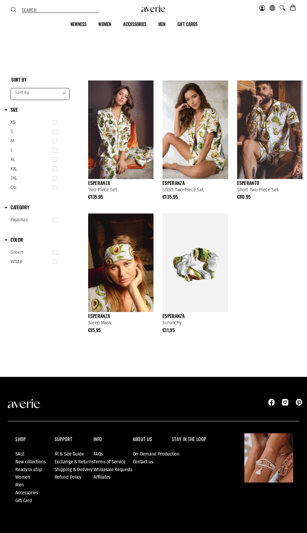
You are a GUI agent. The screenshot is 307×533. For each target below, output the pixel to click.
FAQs (98, 454)
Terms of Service (109, 462)
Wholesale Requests (113, 469)
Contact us (143, 462)
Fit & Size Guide (69, 454)
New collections (30, 462)
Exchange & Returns (74, 462)
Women (22, 477)
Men (19, 485)
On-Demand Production (156, 454)
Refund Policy (68, 477)
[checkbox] (32, 122)
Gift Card (23, 500)
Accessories (26, 492)
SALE (20, 454)
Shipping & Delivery (74, 469)
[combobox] (60, 10)
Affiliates (102, 477)
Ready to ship (28, 469)
